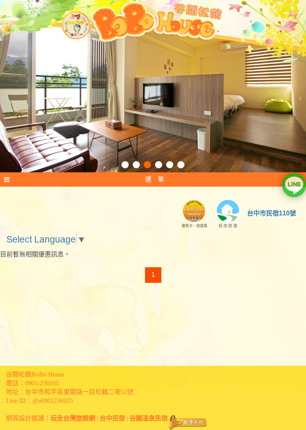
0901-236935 (42, 383)
